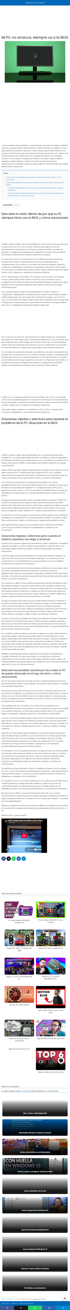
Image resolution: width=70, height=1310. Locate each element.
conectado (26, 1091)
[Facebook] (3, 858)
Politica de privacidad (26, 1303)
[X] (8, 858)
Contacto (14, 1303)
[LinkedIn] (18, 858)
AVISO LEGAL (5, 1303)
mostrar (16, 205)
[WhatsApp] (13, 858)
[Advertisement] (35, 20)
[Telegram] (24, 858)
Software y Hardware (35, 2)
